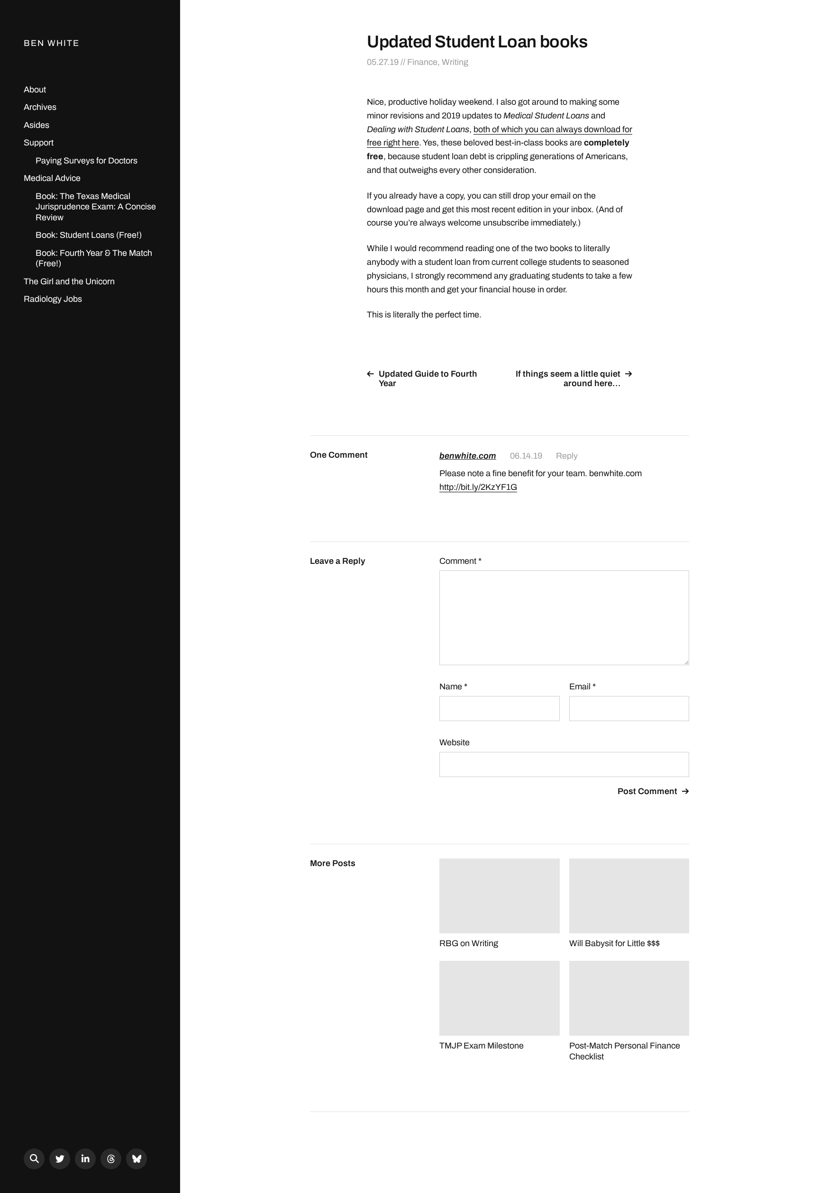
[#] (59, 1158)
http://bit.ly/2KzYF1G (478, 487)
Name (453, 686)
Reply (567, 456)
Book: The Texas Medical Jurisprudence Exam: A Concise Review (96, 206)
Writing (455, 62)
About (35, 89)
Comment (460, 561)
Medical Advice (52, 178)
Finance (422, 62)
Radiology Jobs (53, 299)
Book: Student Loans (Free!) (89, 235)
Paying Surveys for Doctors (86, 160)
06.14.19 (526, 456)
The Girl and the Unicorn (69, 281)
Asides (36, 125)
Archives (40, 107)
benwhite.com (467, 456)
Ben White (52, 43)
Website (454, 742)
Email (582, 686)
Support (39, 142)
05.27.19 (383, 62)
